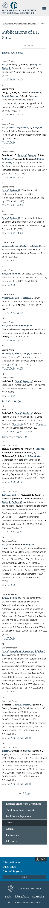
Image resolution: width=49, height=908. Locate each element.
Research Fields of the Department (23, 804)
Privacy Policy (22, 896)
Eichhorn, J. (8, 353)
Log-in (24, 877)
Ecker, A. (14, 96)
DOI (21, 79)
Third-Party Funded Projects (20, 810)
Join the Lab (12, 841)
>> (29, 793)
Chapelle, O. (17, 424)
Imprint (8, 896)
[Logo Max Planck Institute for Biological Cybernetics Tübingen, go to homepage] (19, 8)
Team (9, 822)
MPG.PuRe (10, 79)
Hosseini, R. (7, 298)
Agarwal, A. (27, 651)
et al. (39, 456)
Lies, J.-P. (14, 127)
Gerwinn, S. (25, 127)
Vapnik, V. (6, 754)
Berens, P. (37, 92)
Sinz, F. (5, 64)
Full (21, 431)
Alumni (9, 829)
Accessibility (38, 896)
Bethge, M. (36, 64)
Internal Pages (11, 871)
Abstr (30, 431)
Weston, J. (28, 381)
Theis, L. (6, 246)
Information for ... (13, 862)
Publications (12, 835)
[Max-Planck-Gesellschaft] (13, 888)
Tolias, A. (6, 68)
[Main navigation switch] (44, 8)
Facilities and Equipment (18, 816)
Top (43, 859)
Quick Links (10, 867)
